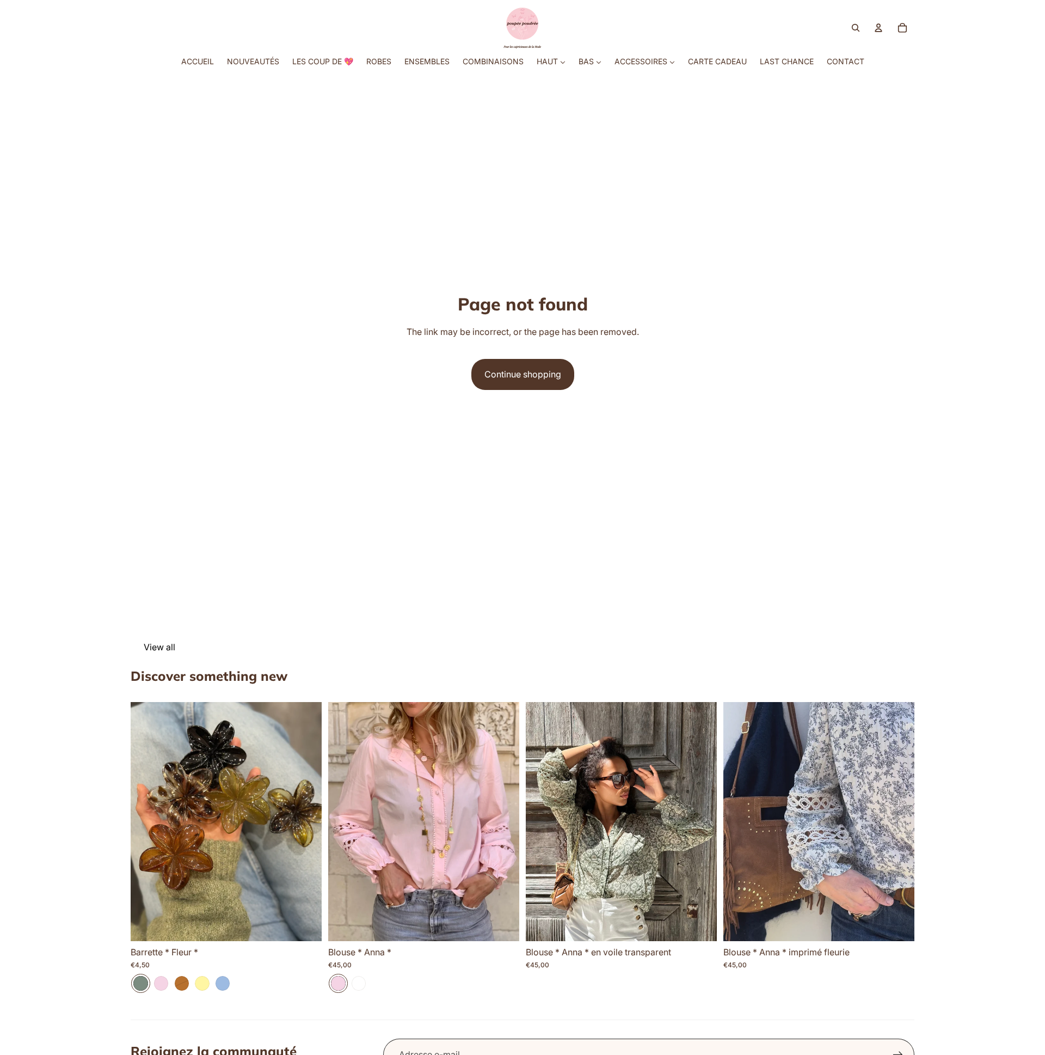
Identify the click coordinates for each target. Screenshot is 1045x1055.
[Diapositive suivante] (305, 822)
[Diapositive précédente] (147, 822)
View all (159, 647)
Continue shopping (522, 374)
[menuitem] (197, 62)
